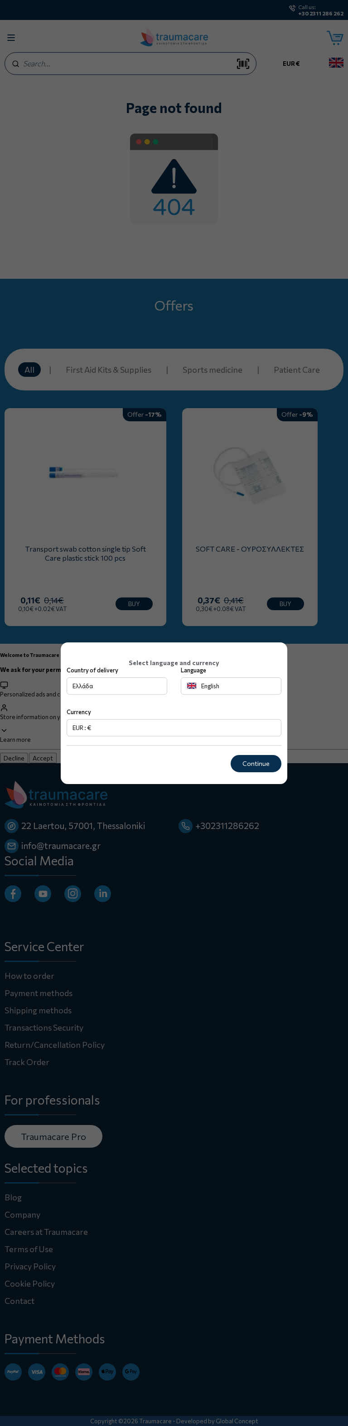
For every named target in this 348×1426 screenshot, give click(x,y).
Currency (79, 711)
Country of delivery (92, 670)
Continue (256, 763)
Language (193, 670)
